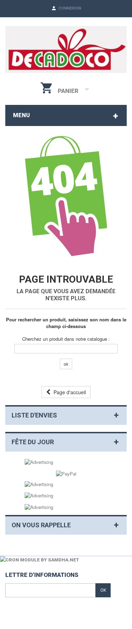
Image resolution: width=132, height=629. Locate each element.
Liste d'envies (34, 415)
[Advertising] (39, 461)
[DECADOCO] (66, 49)
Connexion (69, 8)
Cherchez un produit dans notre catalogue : (66, 339)
